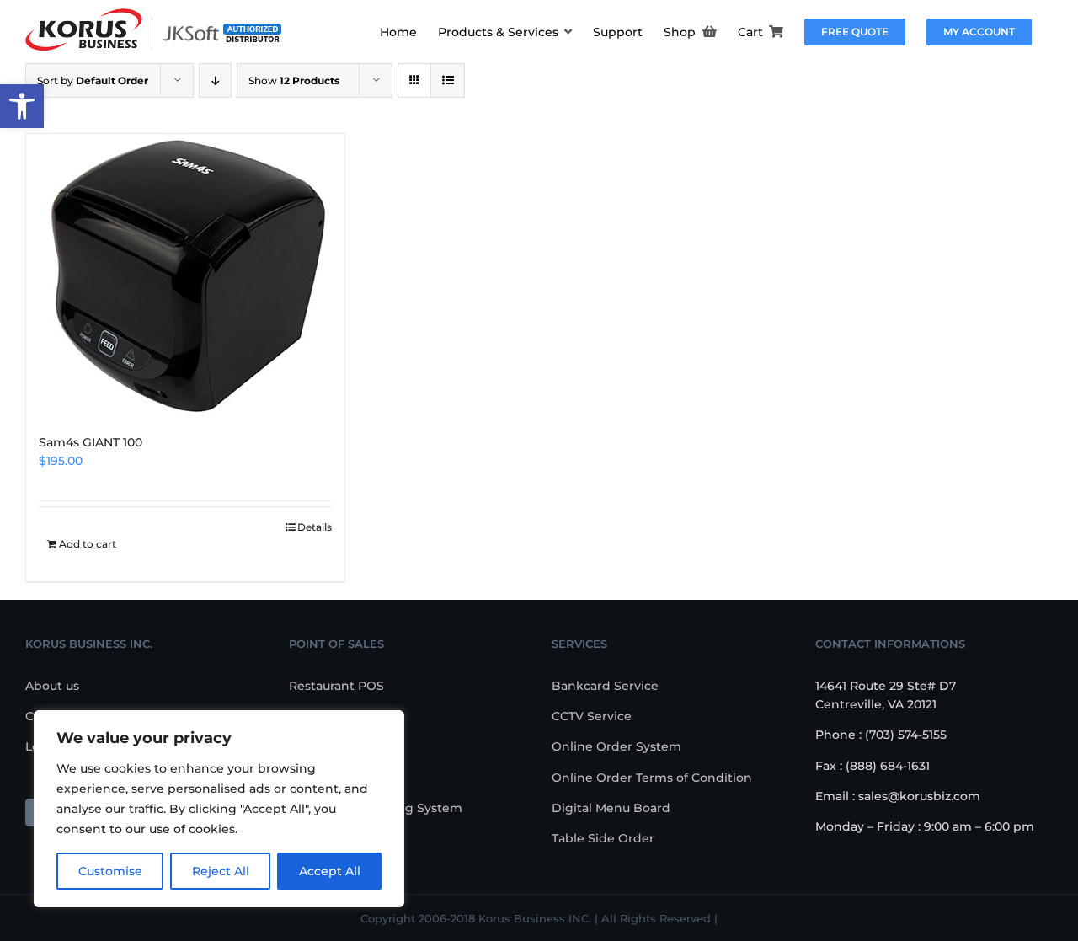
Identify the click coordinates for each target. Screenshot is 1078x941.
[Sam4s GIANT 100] (185, 275)
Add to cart (87, 543)
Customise (110, 871)
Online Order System (616, 746)
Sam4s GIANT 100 (90, 442)
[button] (22, 106)
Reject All (220, 871)
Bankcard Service (605, 685)
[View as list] (447, 80)
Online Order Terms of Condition (652, 777)
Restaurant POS (336, 685)
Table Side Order (603, 838)
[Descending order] (215, 80)
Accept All (329, 871)
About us (52, 685)
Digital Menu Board (611, 807)
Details (314, 527)
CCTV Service (592, 716)
